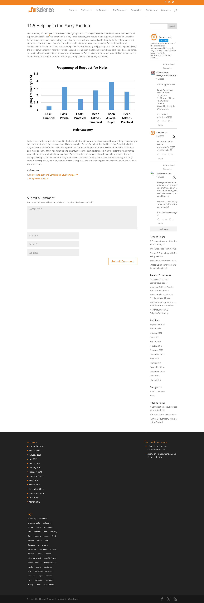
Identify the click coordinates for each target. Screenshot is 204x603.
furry (47, 540)
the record (39, 580)
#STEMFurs (162, 114)
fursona (53, 549)
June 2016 (154, 375)
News (152, 395)
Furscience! (161, 132)
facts (30, 536)
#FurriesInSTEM (164, 117)
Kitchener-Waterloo (48, 562)
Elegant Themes (46, 599)
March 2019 (155, 341)
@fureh (170, 84)
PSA (29, 571)
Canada (38, 527)
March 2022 (155, 328)
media (30, 567)
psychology (38, 571)
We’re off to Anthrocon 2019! (163, 260)
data (46, 531)
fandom (38, 536)
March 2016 (155, 380)
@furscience (163, 109)
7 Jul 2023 (160, 79)
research (31, 576)
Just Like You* (33, 562)
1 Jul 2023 (160, 177)
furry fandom (42, 545)
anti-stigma (47, 523)
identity (48, 554)
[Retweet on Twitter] (164, 64)
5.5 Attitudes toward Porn (162, 305)
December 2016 (157, 367)
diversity (53, 531)
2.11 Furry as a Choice (160, 298)
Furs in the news (157, 391)
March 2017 (155, 363)
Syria (30, 580)
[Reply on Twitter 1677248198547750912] (159, 121)
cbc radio (37, 531)
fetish (54, 536)
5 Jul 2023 (160, 136)
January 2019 (156, 345)
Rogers (40, 576)
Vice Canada (49, 584)
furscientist (43, 549)
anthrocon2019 (34, 523)
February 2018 (156, 350)
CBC (30, 531)
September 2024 (157, 324)
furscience (32, 549)
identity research (34, 558)
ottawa (38, 567)
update (38, 584)
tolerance (49, 580)
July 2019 (154, 337)
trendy (30, 584)
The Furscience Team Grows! (163, 248)
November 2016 (157, 371)
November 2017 (157, 354)
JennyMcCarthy (50, 558)
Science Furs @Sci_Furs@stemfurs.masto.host (172, 74)
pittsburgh (48, 567)
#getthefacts (163, 150)
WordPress (73, 599)
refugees (48, 571)
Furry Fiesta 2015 (37, 178)
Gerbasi (40, 554)
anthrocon (43, 518)
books (30, 527)
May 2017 (154, 358)
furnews (31, 540)
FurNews (85, 10)
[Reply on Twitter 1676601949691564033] (159, 155)
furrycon (31, 545)
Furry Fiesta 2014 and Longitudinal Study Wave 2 (52, 174)
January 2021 (156, 333)
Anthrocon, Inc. (163, 173)
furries (39, 540)
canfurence (48, 527)
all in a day (32, 518)
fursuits (31, 554)
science (49, 576)
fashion (46, 536)
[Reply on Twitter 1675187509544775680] (159, 219)
